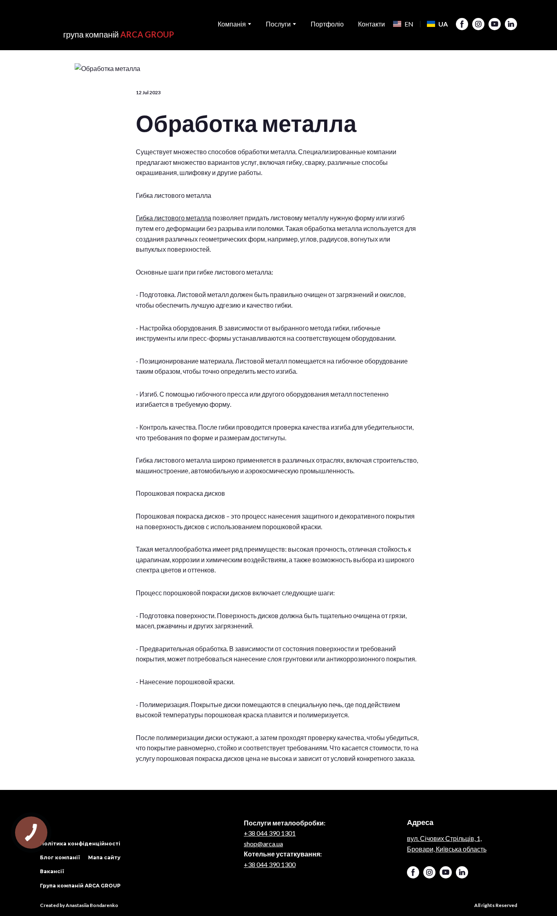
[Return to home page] (107, 18)
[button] (462, 24)
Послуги (278, 24)
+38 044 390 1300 (270, 864)
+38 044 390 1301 (270, 833)
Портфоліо (327, 24)
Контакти (371, 24)
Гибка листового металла (173, 218)
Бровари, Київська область (446, 849)
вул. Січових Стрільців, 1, (444, 838)
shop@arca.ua (263, 843)
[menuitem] (403, 24)
